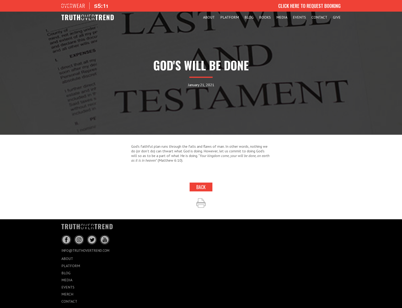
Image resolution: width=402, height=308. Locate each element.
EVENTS (299, 17)
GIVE (337, 17)
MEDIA (281, 17)
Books (265, 17)
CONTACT (319, 17)
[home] (87, 17)
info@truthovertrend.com (85, 250)
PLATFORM (229, 17)
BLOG (249, 17)
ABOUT (209, 17)
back (201, 186)
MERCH (67, 294)
